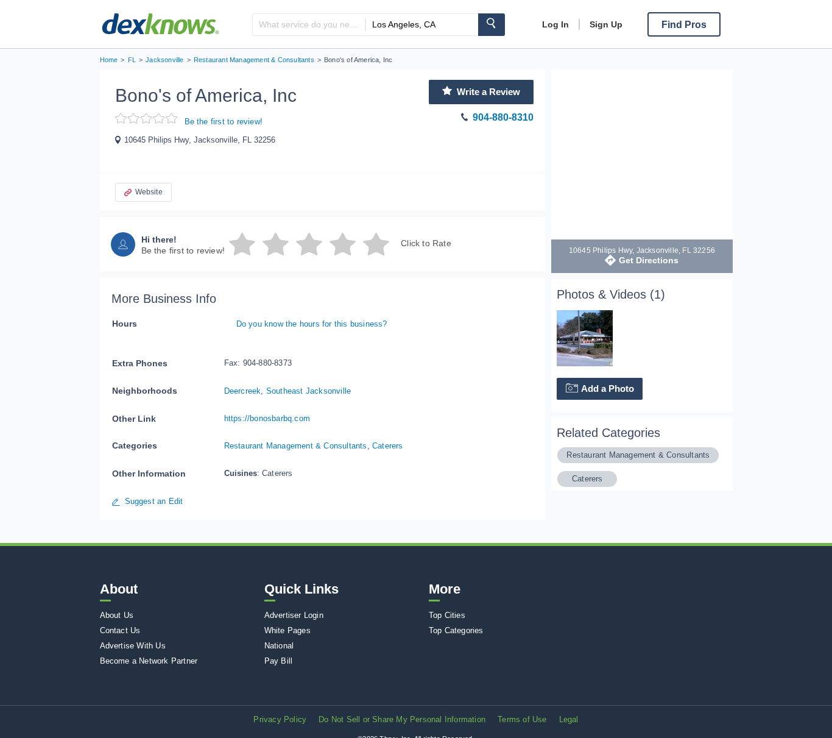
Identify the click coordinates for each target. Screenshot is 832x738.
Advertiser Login (293, 615)
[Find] (491, 24)
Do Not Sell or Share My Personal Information (402, 719)
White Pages (287, 630)
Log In (555, 24)
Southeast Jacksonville (308, 391)
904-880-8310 (503, 117)
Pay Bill (278, 660)
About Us (117, 615)
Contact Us (120, 630)
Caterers (387, 445)
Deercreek (242, 391)
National (279, 645)
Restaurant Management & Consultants (295, 445)
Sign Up (606, 24)
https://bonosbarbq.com (267, 418)
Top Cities (447, 615)
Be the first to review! (224, 121)
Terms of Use (522, 719)
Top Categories (456, 630)
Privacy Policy (279, 719)
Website (149, 192)
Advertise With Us (133, 645)
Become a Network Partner (149, 660)
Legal (569, 719)
